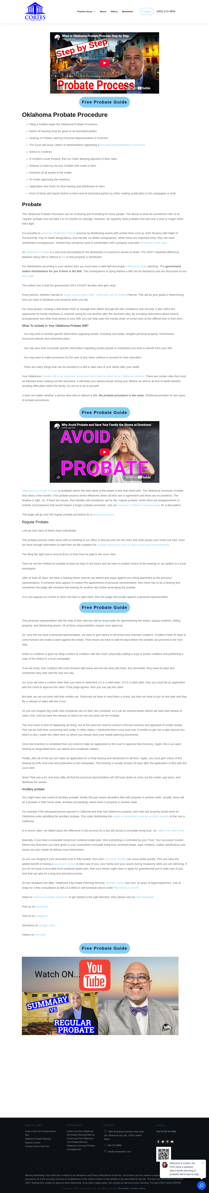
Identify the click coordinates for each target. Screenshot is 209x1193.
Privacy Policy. (138, 1188)
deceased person (103, 514)
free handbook (145, 897)
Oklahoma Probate (37, 252)
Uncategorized (74, 1149)
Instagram (42, 915)
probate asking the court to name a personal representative (133, 544)
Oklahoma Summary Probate (40, 490)
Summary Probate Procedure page (139, 505)
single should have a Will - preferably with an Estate (95, 294)
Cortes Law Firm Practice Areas (40, 1131)
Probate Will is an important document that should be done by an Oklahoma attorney (93, 376)
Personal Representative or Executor (122, 144)
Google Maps (47, 925)
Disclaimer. (124, 1188)
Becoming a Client (126, 887)
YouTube (40, 934)
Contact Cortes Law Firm (37, 1146)
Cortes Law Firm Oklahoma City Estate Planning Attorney (81, 1133)
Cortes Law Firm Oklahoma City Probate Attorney (80, 1140)
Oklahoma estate (136, 266)
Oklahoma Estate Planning (38, 1138)
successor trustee (115, 859)
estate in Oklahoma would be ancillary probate (141, 816)
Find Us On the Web (166, 1131)
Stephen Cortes (115, 882)
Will (63, 257)
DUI (27, 1135)
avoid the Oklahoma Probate (58, 233)
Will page (27, 276)
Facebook (42, 906)
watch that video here (171, 830)
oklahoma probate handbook (50, 897)
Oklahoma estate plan (153, 242)
